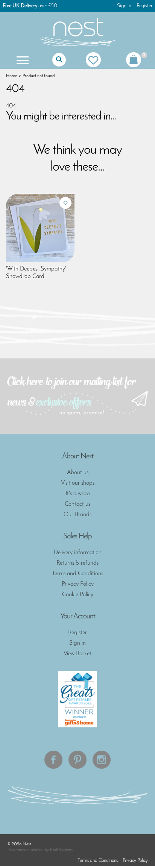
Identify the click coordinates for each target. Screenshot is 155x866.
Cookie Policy (77, 595)
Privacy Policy (78, 584)
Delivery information (78, 553)
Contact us (77, 504)
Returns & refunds (77, 563)
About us (77, 473)
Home (11, 76)
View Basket (77, 654)
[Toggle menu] (22, 59)
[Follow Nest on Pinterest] (77, 760)
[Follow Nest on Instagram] (102, 760)
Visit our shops (77, 483)
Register (144, 6)
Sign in (124, 6)
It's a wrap (77, 494)
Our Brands (77, 515)
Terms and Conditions (77, 574)
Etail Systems (61, 850)
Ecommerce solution (26, 850)
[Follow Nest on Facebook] (53, 760)
